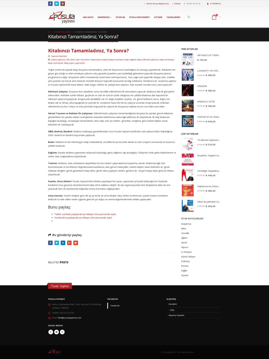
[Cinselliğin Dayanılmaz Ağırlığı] (187, 175)
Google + (69, 243)
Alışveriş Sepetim (176, 315)
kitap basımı (96, 59)
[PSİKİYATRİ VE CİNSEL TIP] (187, 121)
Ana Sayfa (88, 17)
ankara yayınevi (58, 59)
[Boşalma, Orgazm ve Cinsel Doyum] (187, 159)
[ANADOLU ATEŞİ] (187, 105)
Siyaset (184, 275)
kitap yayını (69, 63)
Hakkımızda (104, 17)
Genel (184, 242)
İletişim (177, 3)
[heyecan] (56, 3)
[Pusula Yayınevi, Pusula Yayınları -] (61, 17)
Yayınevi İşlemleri (59, 56)
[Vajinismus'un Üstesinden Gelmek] (187, 190)
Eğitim (184, 237)
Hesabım (173, 304)
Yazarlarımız (173, 17)
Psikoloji (185, 261)
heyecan (56, 243)
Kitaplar (120, 17)
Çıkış (172, 310)
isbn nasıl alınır (83, 59)
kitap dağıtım (130, 59)
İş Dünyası (186, 251)
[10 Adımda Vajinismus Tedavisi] (187, 144)
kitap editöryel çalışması (148, 59)
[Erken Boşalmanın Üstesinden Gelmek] (187, 205)
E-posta (75, 243)
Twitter (56, 332)
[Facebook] (50, 3)
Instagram (62, 332)
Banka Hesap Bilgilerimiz (157, 3)
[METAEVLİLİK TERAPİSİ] (187, 59)
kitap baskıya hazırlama (113, 59)
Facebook (50, 243)
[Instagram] (62, 3)
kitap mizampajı (167, 59)
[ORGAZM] (187, 90)
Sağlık (184, 270)
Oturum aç (215, 3)
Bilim (183, 228)
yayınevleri (80, 63)
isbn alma (70, 59)
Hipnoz (184, 247)
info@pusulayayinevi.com (69, 317)
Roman (185, 265)
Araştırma (186, 223)
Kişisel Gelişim (188, 256)
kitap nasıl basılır (55, 63)
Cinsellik (185, 233)
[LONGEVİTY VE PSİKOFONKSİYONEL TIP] (187, 74)
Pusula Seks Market (139, 17)
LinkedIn (63, 243)
